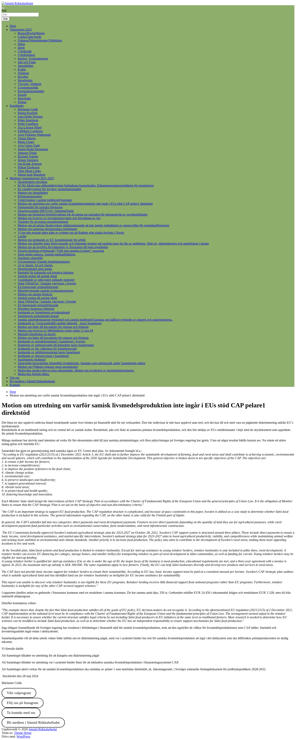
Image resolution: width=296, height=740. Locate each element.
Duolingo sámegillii (30, 258)
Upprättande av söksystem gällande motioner (46, 279)
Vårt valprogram (19, 693)
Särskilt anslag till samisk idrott (37, 276)
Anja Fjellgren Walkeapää (34, 134)
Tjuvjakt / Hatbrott (29, 84)
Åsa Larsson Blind (29, 127)
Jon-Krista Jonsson (30, 163)
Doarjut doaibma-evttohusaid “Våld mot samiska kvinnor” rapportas (61, 250)
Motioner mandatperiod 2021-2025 (32, 178)
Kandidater (17, 105)
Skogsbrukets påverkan (32, 182)
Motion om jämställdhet (33, 192)
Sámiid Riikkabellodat (43, 729)
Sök (4, 10)
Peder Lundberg (28, 124)
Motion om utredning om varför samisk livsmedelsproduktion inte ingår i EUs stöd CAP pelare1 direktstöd (85, 203)
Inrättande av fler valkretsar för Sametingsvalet (47, 348)
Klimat (22, 102)
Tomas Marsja (27, 138)
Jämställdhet (25, 65)
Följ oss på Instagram (22, 703)
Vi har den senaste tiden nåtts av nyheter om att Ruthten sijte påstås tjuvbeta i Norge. (71, 232)
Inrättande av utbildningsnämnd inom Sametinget (49, 352)
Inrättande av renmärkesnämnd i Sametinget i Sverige (51, 341)
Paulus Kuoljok (27, 113)
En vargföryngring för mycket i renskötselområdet (49, 189)
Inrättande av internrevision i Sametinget (43, 356)
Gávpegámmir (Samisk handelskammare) (44, 261)
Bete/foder (24, 98)
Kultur (22, 69)
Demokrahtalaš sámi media (35, 269)
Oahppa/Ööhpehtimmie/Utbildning (40, 40)
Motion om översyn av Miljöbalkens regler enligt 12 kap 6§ (55, 330)
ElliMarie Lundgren (30, 131)
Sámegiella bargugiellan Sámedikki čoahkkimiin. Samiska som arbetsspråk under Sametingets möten (81, 363)
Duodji (22, 95)
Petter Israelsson (28, 120)
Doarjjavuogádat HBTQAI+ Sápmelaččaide (46, 211)
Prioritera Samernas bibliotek (36, 308)
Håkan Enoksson (28, 167)
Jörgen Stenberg (28, 160)
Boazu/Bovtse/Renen (31, 33)
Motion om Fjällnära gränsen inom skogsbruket (48, 366)
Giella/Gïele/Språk (29, 36)
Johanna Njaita (27, 153)
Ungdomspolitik (28, 87)
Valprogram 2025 (21, 29)
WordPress (23, 736)
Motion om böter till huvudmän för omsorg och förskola (53, 327)
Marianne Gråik (28, 109)
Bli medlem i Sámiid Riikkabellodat (32, 381)
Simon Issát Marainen (31, 174)
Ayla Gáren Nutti (29, 145)
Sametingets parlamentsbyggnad (38, 316)
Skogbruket (25, 80)
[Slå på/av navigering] (3, 8)
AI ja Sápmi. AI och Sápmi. (35, 265)
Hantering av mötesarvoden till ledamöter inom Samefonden (56, 345)
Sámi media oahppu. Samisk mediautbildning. (47, 254)
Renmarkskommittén (31, 91)
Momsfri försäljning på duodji (37, 334)
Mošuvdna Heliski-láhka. (34, 374)
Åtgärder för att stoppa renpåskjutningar (43, 221)
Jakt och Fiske (27, 62)
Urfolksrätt (24, 51)
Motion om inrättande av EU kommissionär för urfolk (52, 240)
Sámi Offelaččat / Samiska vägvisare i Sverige (47, 283)
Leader (22, 236)
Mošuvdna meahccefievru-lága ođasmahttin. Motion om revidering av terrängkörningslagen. (76, 370)
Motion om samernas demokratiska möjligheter (47, 229)
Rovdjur (23, 76)
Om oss (14, 377)
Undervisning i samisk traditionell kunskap (45, 200)
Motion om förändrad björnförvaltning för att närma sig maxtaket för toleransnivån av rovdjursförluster (83, 214)
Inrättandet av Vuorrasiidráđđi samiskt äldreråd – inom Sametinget (59, 323)
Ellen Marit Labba (29, 171)
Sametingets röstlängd (32, 359)
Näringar (23, 73)
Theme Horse (22, 733)
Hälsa (21, 44)
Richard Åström (28, 156)
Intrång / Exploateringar (33, 58)
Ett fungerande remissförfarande (38, 287)
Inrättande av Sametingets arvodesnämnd (44, 312)
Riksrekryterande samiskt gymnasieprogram (45, 290)
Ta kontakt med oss (21, 713)
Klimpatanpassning (30, 196)
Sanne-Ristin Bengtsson (33, 149)
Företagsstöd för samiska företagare (40, 207)
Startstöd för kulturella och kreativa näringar (45, 272)
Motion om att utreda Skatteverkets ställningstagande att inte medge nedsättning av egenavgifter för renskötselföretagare (93, 225)
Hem (13, 26)
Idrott (21, 47)
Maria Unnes (26, 142)
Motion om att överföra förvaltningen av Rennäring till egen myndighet (63, 247)
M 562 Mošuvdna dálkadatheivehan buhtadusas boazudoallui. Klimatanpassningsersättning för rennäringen (86, 185)
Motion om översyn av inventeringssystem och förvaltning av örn (59, 218)
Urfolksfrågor (26, 55)
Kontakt (15, 385)
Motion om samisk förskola (35, 294)
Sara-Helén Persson (30, 116)
